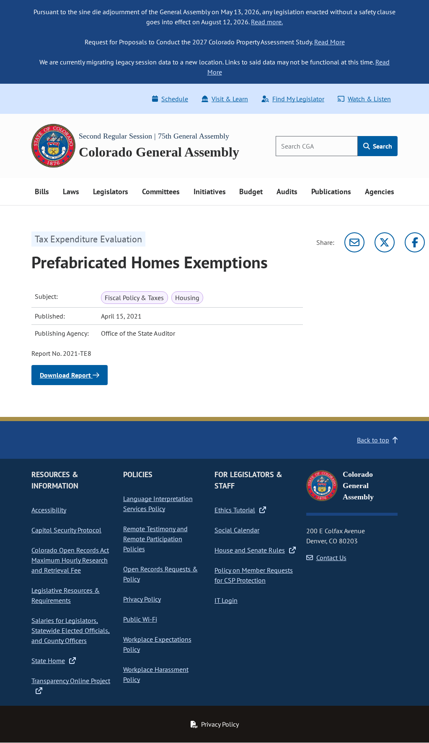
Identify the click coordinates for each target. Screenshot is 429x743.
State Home (48, 660)
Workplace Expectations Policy (157, 644)
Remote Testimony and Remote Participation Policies (155, 538)
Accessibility (48, 510)
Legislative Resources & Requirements (65, 595)
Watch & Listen (369, 99)
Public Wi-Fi (140, 619)
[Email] (354, 242)
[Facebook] (415, 242)
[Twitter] (385, 242)
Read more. (267, 22)
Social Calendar (236, 530)
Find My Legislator (298, 99)
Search (381, 146)
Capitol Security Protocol (66, 530)
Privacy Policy (142, 599)
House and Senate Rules (249, 550)
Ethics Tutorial (234, 510)
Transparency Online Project (70, 680)
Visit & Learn (230, 99)
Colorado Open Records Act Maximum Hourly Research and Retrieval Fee (70, 560)
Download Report (66, 375)
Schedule (174, 99)
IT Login (226, 600)
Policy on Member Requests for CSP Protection (253, 575)
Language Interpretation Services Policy (158, 503)
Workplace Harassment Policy (156, 674)
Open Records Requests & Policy (160, 574)
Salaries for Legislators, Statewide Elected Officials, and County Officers (70, 630)
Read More (329, 42)
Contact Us (331, 557)
